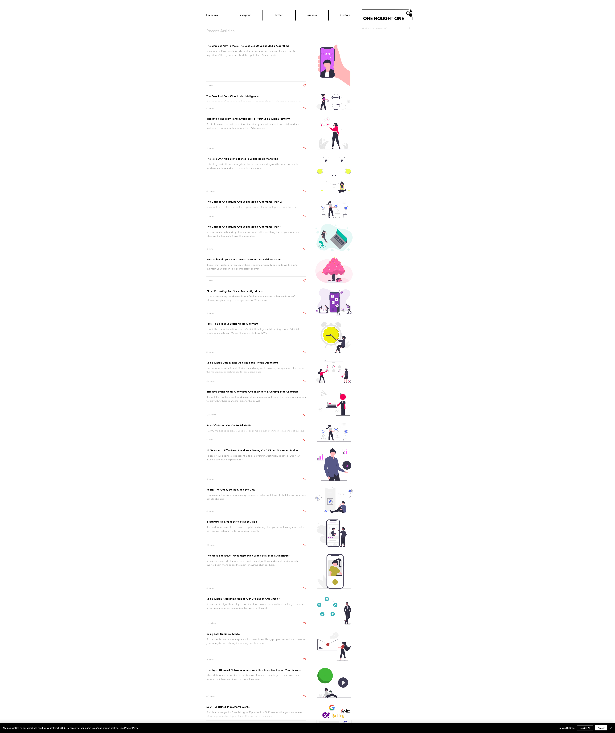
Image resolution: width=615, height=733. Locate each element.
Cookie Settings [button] (566, 727)
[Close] (611, 727)
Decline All (585, 727)
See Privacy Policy (129, 727)
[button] (278, 15)
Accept (601, 727)
